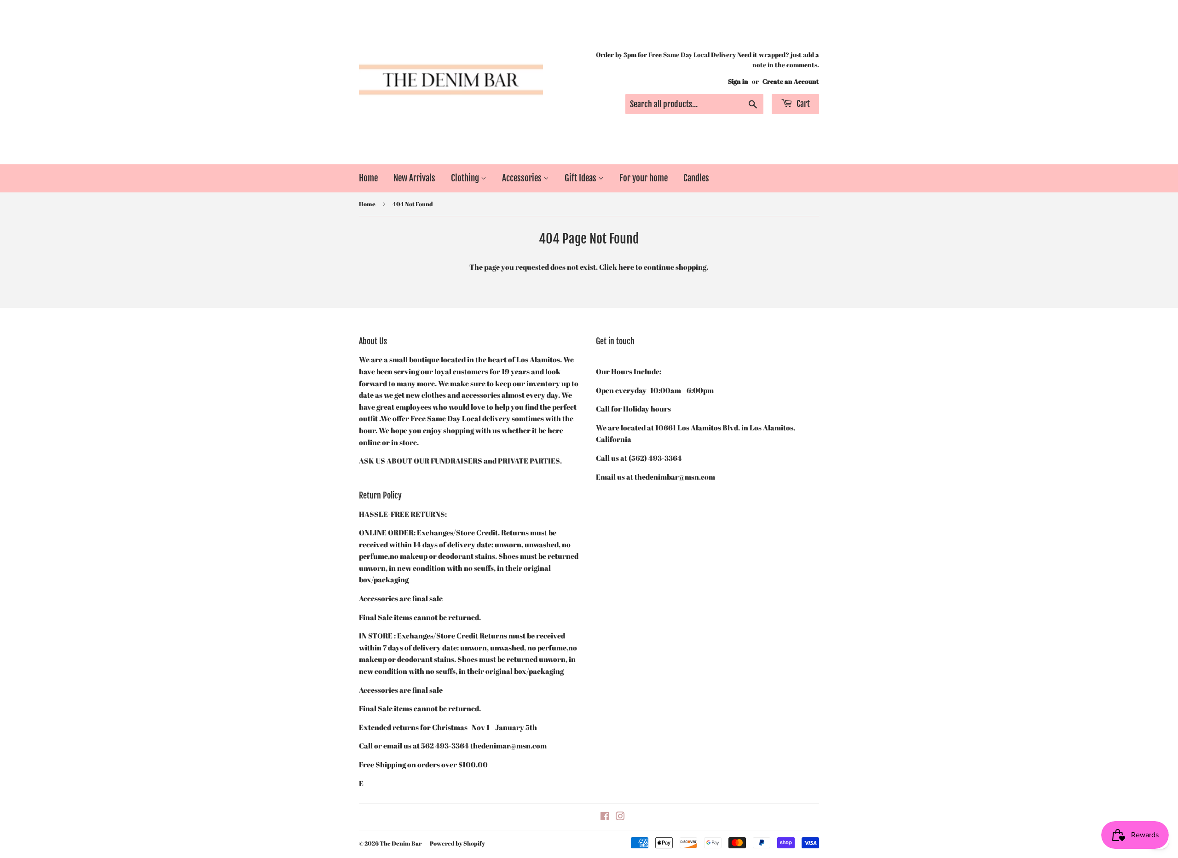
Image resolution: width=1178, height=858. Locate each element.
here (626, 267)
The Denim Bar (401, 843)
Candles (696, 178)
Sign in (738, 81)
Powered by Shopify (457, 843)
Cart (802, 104)
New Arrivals (414, 178)
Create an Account (790, 81)
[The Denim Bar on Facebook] (605, 817)
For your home (643, 178)
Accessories (522, 178)
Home (368, 178)
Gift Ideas (581, 178)
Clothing (466, 178)
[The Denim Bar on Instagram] (620, 817)
